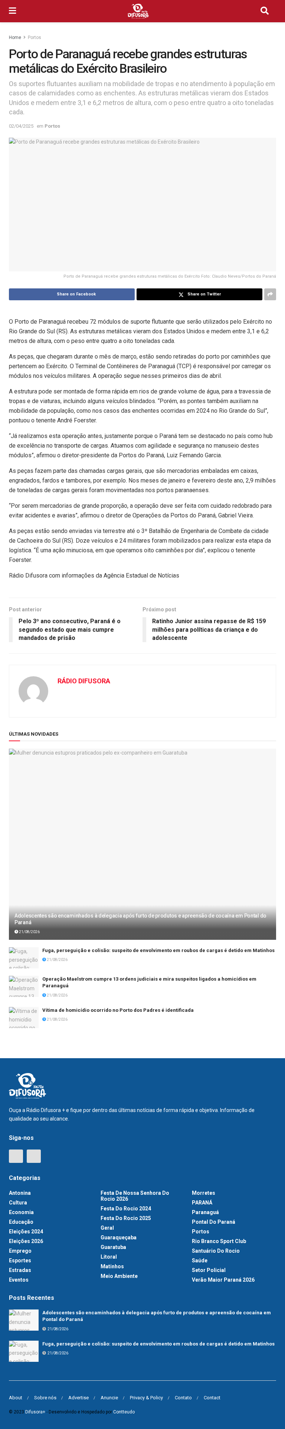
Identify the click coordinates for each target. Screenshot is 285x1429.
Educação (21, 1222)
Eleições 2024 (26, 1232)
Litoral (109, 1257)
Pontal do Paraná (213, 1222)
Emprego (20, 1251)
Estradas (20, 1270)
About (15, 1397)
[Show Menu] (12, 11)
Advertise (78, 1397)
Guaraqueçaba (119, 1237)
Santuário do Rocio (216, 1251)
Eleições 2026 (26, 1241)
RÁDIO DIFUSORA (84, 681)
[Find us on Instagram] (34, 1156)
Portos (34, 37)
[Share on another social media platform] (270, 294)
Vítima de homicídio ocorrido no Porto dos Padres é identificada (118, 1010)
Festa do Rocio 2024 (126, 1208)
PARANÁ (202, 1203)
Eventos (19, 1280)
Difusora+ (35, 1412)
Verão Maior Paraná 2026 (223, 1280)
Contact (212, 1397)
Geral (107, 1228)
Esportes (20, 1260)
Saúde (199, 1260)
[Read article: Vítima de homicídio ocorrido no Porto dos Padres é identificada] (24, 1017)
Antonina (20, 1193)
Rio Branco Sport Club (219, 1241)
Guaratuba (113, 1247)
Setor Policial (209, 1270)
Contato (183, 1397)
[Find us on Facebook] (16, 1156)
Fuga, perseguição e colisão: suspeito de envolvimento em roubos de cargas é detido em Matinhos (158, 950)
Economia (21, 1212)
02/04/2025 (21, 126)
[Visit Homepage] (138, 11)
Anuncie (109, 1397)
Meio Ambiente (119, 1276)
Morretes (203, 1193)
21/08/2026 (29, 932)
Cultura (18, 1203)
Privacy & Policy (146, 1397)
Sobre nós (45, 1397)
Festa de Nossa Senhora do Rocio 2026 (135, 1196)
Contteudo (124, 1412)
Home (15, 37)
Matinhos (112, 1266)
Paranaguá (205, 1212)
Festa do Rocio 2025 (126, 1218)
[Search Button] (265, 11)
